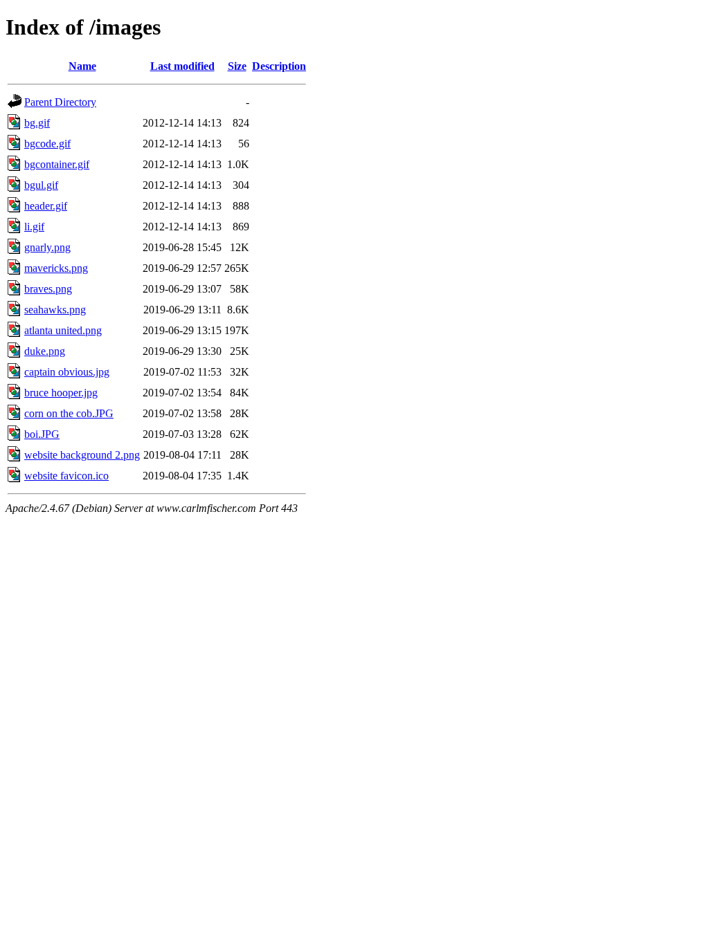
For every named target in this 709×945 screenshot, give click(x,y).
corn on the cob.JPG (69, 413)
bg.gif (37, 123)
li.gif (34, 226)
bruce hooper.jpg (61, 392)
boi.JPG (42, 434)
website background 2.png (82, 455)
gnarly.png (47, 247)
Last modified (182, 66)
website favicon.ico (66, 475)
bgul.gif (41, 185)
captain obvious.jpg (66, 372)
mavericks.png (56, 268)
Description (279, 66)
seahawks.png (55, 309)
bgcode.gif (47, 143)
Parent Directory (60, 102)
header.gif (45, 206)
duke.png (44, 351)
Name (82, 66)
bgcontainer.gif (56, 164)
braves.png (48, 289)
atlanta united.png (63, 330)
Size (237, 66)
